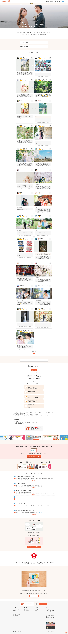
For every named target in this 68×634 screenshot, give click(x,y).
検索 (43, 1)
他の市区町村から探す (24, 42)
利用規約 (47, 609)
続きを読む (33, 480)
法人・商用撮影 (15, 615)
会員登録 (51, 1)
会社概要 (14, 631)
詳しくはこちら (41, 512)
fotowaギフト (15, 610)
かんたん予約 (58, 1)
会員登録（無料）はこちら (34, 456)
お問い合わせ (26, 611)
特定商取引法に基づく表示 (50, 617)
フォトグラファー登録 (16, 614)
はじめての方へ (26, 609)
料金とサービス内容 (16, 609)
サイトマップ (19, 631)
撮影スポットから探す (24, 46)
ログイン (54, 1)
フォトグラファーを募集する (34, 546)
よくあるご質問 (47, 1)
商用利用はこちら (64, 1)
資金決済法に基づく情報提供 (50, 618)
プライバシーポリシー (49, 611)
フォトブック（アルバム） (17, 611)
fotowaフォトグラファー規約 (50, 610)
